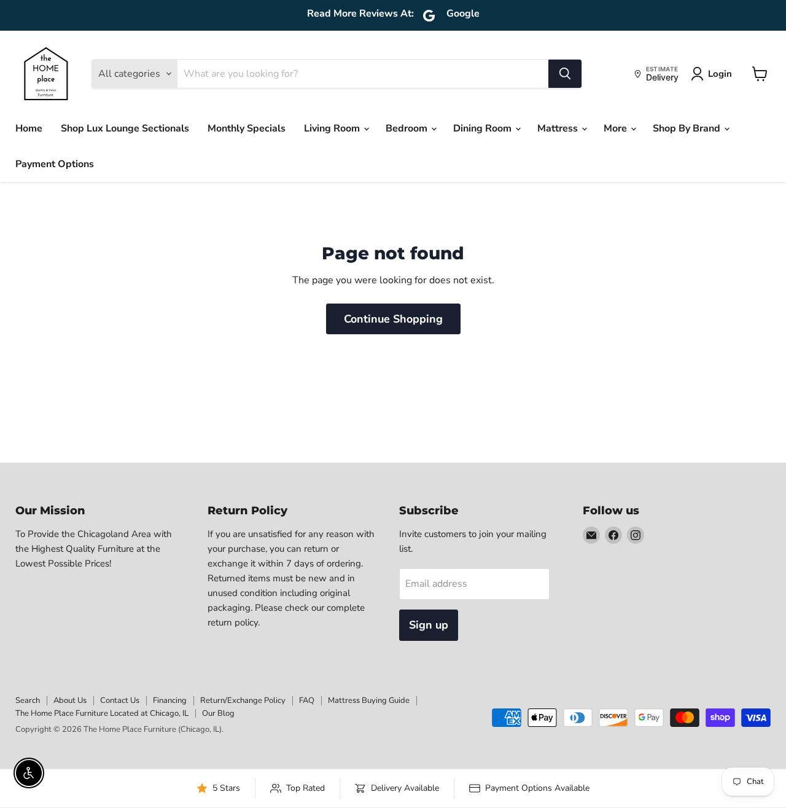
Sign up (428, 625)
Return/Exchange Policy (243, 700)
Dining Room (483, 128)
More (616, 128)
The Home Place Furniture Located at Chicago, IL (102, 713)
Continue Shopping (393, 319)
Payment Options (54, 164)
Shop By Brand (688, 128)
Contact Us (119, 700)
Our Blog (218, 713)
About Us (70, 700)
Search (27, 700)
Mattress (558, 128)
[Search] (565, 74)
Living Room (333, 128)
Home (28, 128)
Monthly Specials (247, 128)
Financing (170, 700)
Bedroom (408, 128)
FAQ (306, 700)
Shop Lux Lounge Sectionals (125, 128)
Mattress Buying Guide (369, 700)
